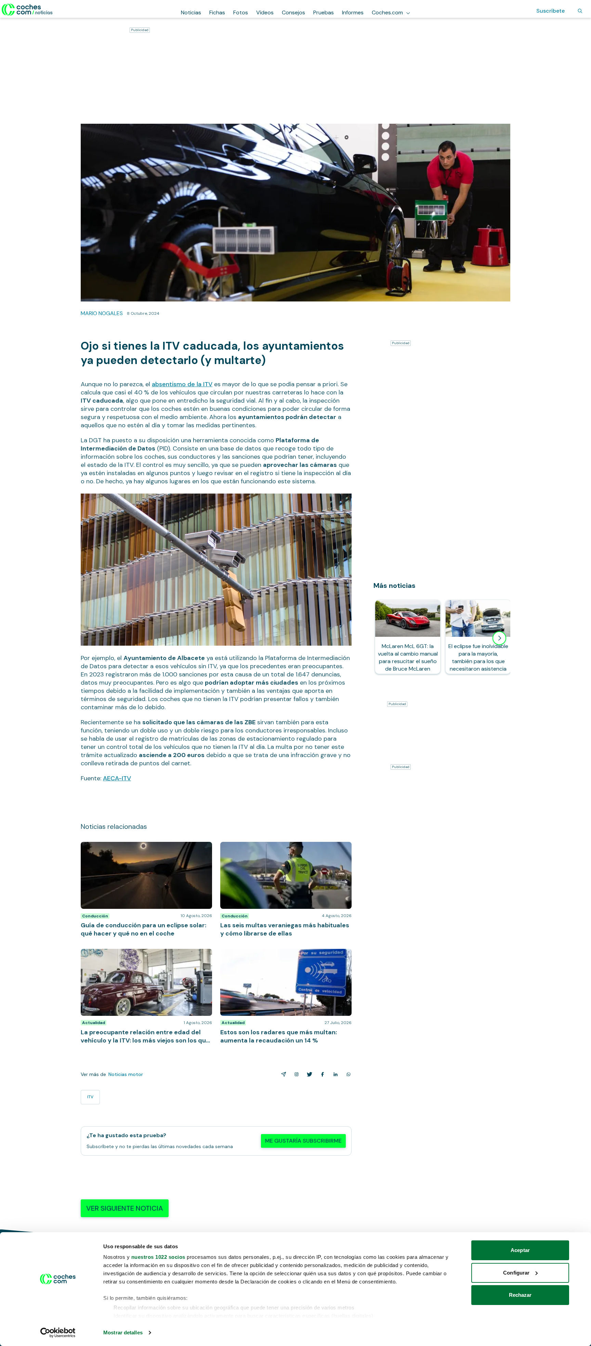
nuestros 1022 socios (158, 1257)
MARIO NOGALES (102, 313)
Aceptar (520, 1250)
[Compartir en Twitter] (308, 1074)
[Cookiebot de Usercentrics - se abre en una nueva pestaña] (58, 1333)
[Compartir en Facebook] (321, 1074)
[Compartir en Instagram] (295, 1074)
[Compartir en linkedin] (334, 1074)
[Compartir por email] (282, 1074)
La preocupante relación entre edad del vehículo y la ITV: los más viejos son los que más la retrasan (144, 956)
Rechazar (520, 1295)
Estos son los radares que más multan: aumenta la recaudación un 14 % (283, 956)
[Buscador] (580, 11)
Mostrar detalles (123, 1332)
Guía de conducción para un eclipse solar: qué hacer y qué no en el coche (146, 849)
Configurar (516, 1273)
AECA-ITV (117, 778)
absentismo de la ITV (182, 384)
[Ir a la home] (27, 9)
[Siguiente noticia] (499, 638)
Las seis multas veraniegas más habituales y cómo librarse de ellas (282, 849)
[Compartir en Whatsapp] (347, 1074)
